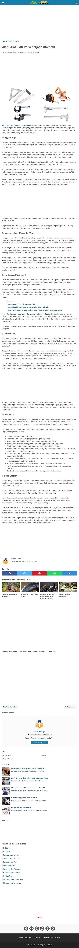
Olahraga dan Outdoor (11, 859)
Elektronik (6, 848)
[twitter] (24, 573)
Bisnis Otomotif (8, 759)
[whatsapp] (54, 573)
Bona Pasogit (39, 731)
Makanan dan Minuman (12, 883)
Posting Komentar (34, 52)
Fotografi (6, 852)
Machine (43, 756)
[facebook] (9, 573)
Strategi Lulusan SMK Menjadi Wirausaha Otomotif (28, 788)
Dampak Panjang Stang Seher (21, 807)
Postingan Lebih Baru (10, 707)
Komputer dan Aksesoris (12, 869)
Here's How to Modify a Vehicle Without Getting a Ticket (29, 778)
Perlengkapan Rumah (11, 855)
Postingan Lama (70, 707)
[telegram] (69, 573)
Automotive (7, 756)
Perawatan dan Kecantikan (13, 880)
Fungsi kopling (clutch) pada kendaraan (24, 798)
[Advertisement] (39, 22)
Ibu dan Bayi (7, 876)
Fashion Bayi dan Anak (11, 873)
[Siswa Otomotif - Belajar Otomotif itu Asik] (39, 2)
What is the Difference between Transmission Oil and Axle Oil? (28, 307)
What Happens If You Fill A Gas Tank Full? (21, 304)
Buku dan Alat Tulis (10, 862)
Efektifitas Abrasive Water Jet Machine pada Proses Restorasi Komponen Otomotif (35, 310)
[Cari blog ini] (75, 2)
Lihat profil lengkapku (39, 742)
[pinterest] (39, 573)
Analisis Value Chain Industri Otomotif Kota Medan (28, 768)
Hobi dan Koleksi (9, 866)
